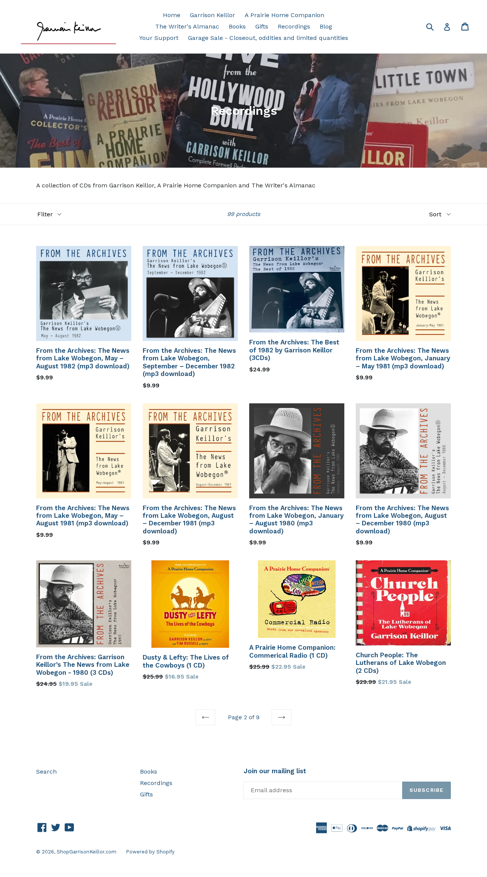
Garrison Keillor (212, 15)
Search (46, 771)
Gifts (261, 26)
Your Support (158, 37)
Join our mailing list (275, 771)
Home (171, 15)
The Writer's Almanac (187, 26)
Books (237, 26)
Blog (326, 26)
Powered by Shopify (150, 852)
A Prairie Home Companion (284, 15)
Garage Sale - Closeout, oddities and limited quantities (268, 37)
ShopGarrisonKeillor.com (86, 852)
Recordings (294, 26)
